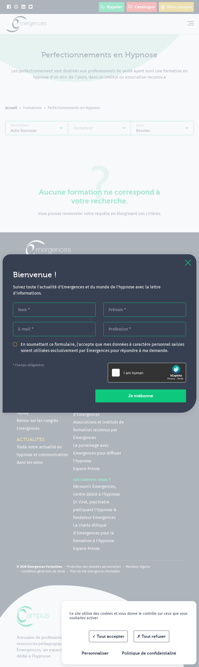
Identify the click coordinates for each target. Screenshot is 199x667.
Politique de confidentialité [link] (149, 653)
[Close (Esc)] (188, 262)
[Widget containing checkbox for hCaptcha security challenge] (147, 372)
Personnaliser (95, 653)
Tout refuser (153, 636)
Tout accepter (110, 636)
